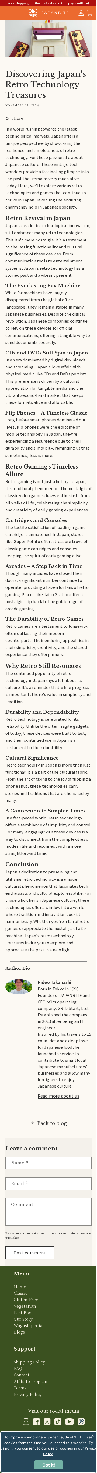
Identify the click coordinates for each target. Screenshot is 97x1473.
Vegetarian (25, 1352)
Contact (21, 1421)
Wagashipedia (28, 1372)
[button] (85, 13)
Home (20, 1333)
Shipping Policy (29, 1408)
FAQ (18, 1415)
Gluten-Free (26, 1346)
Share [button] (17, 116)
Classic (20, 1339)
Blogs (19, 1378)
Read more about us (58, 1142)
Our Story (23, 1365)
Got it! (46, 1465)
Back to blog (50, 1169)
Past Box (22, 1359)
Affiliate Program (31, 1428)
